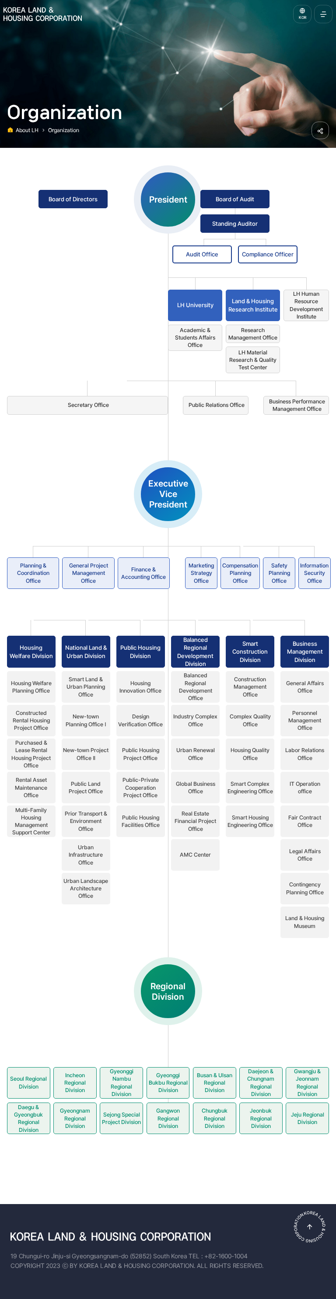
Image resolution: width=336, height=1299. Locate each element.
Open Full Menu (323, 14)
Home (10, 129)
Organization (63, 130)
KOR (302, 17)
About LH (27, 130)
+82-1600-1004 (225, 1256)
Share (320, 130)
